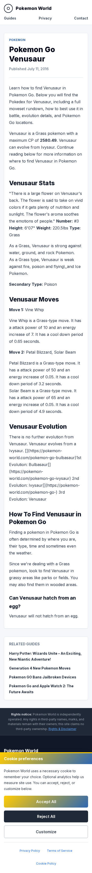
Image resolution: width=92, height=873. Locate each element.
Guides (10, 18)
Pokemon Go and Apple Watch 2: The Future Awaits (41, 689)
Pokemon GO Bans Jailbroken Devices (42, 677)
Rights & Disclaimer (62, 729)
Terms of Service (59, 851)
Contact (81, 18)
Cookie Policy (46, 863)
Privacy (45, 18)
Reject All (46, 816)
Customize (46, 831)
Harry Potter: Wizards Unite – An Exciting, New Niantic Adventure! (45, 656)
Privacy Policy (30, 851)
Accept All (46, 801)
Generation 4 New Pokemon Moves (40, 668)
